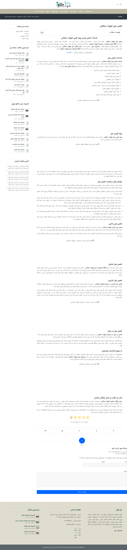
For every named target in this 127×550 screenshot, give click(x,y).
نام (126, 462)
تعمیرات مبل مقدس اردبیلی (17, 133)
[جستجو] (35, 11)
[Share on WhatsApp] (79, 431)
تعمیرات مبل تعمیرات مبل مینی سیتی (25, 521)
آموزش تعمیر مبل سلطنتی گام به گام (14, 79)
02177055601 (68, 521)
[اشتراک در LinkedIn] (62, 431)
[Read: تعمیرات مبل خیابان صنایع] (27, 140)
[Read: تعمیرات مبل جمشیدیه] (27, 145)
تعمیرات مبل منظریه (19, 150)
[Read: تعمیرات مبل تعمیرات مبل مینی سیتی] (27, 116)
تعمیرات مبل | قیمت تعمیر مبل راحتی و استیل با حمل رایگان (18, 167)
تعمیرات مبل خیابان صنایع (17, 139)
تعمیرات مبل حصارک (19, 128)
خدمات (27, 33)
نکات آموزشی (25, 36)
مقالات (120, 16)
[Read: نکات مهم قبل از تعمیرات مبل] (27, 54)
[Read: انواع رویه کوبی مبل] (27, 75)
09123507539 (70, 524)
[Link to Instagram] (120, 4)
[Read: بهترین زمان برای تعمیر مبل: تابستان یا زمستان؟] (27, 59)
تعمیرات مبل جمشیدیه (18, 144)
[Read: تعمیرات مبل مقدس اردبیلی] (27, 134)
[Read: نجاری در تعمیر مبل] (27, 85)
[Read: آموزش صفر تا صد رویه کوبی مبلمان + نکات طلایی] (27, 67)
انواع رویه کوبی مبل (19, 74)
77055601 (69, 52)
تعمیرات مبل (118, 530)
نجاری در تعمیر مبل (19, 85)
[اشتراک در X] (96, 431)
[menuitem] (88, 11)
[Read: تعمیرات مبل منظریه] (27, 150)
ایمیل (103, 462)
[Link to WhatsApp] (117, 4)
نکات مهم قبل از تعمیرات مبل (16, 53)
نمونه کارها (25, 38)
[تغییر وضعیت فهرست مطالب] (41, 32)
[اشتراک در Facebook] (113, 431)
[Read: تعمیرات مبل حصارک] (27, 129)
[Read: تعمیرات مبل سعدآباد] (27, 123)
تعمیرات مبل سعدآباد (18, 122)
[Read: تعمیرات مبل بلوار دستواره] (27, 110)
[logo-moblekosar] (63, 4)
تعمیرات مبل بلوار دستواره (17, 109)
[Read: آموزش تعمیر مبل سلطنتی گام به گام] (27, 80)
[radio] (88, 417)
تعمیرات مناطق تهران (22, 31)
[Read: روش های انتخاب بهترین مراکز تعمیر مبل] (27, 91)
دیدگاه (125, 471)
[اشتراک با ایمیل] (45, 431)
